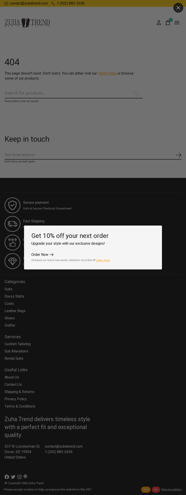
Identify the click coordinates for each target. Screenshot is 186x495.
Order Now (39, 254)
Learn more (103, 260)
